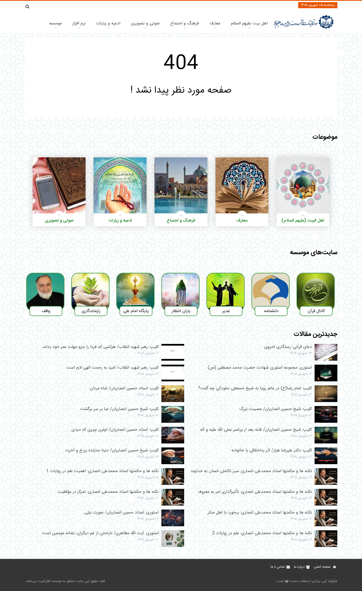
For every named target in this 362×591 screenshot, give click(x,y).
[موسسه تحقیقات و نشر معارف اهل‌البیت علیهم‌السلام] (304, 28)
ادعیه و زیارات (108, 23)
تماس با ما (278, 567)
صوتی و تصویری (145, 23)
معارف (215, 23)
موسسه (55, 23)
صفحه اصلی (322, 567)
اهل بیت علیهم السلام (249, 23)
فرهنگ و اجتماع (184, 23)
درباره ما (299, 567)
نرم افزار (79, 23)
